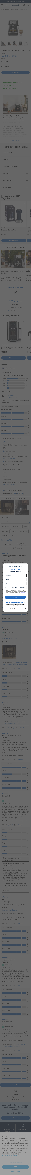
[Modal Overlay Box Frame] (15, 587)
